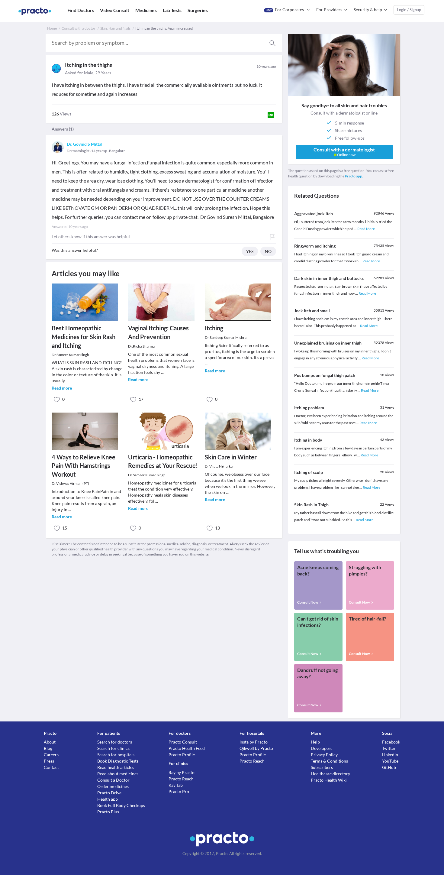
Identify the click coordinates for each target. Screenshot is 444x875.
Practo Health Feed (187, 748)
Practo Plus (108, 811)
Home (52, 28)
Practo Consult (183, 741)
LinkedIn (390, 754)
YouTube (390, 760)
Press (49, 760)
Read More (366, 228)
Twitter (389, 748)
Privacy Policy (324, 754)
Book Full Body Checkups (121, 805)
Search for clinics (113, 748)
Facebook (391, 741)
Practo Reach (181, 778)
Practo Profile (182, 754)
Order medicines (113, 786)
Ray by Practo (182, 772)
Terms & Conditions (329, 760)
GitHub (389, 767)
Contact (51, 767)
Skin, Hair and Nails (115, 28)
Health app (107, 799)
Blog (48, 748)
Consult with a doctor (78, 28)
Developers (321, 748)
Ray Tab (176, 785)
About (50, 741)
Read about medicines (117, 773)
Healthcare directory (330, 773)
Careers (51, 754)
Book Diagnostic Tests (117, 760)
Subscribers (322, 767)
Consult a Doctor (113, 780)
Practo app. (354, 176)
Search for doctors (114, 741)
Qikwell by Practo (256, 748)
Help (315, 741)
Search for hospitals (115, 754)
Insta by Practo (254, 741)
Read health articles (115, 767)
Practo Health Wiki (329, 780)
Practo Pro (179, 791)
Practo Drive (109, 792)
